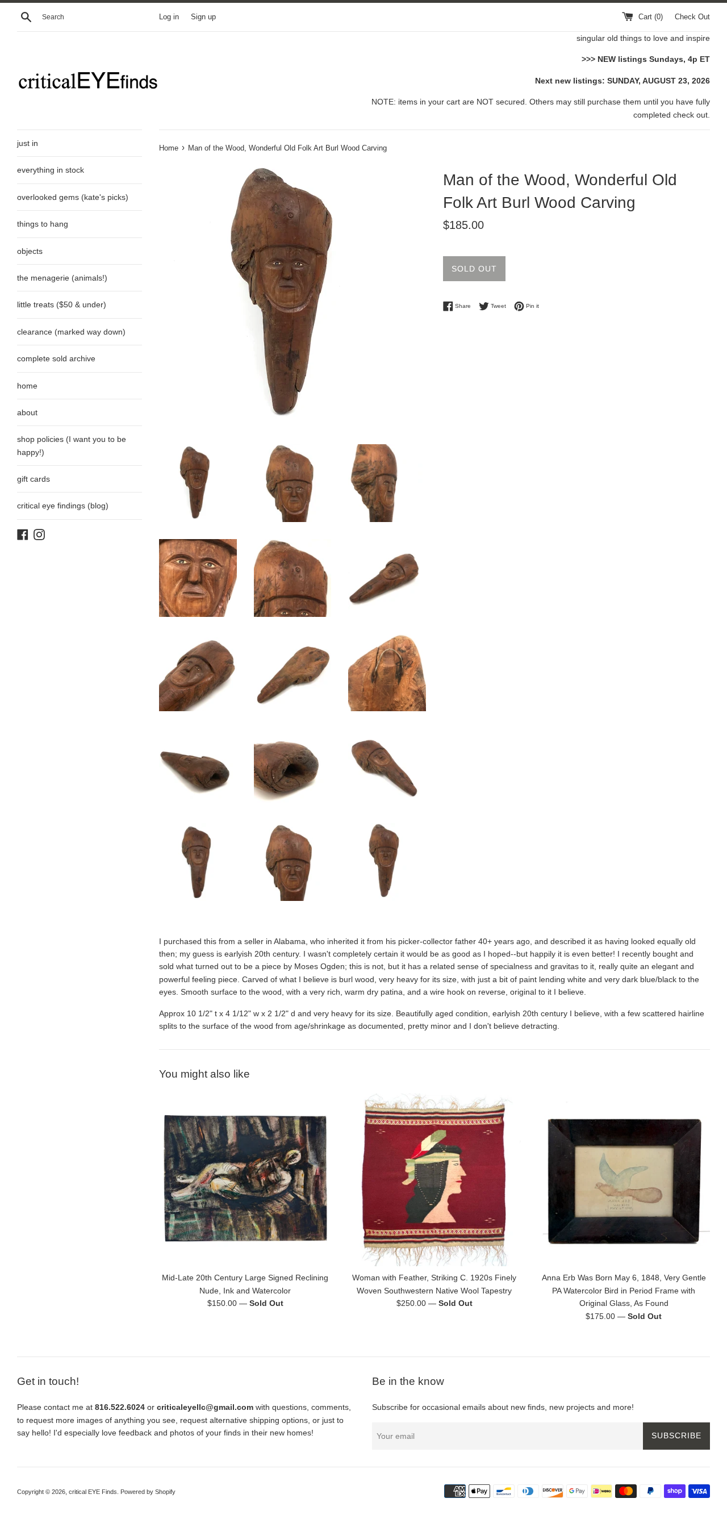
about (27, 412)
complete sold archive (56, 358)
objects (30, 251)
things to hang (42, 223)
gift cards (33, 478)
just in (27, 143)
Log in (169, 17)
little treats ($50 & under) (61, 304)
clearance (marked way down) (71, 331)
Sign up (203, 17)
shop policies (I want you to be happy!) (71, 445)
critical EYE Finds (93, 1491)
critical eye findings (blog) (62, 505)
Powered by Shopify (148, 1491)
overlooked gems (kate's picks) (72, 197)
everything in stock (50, 169)
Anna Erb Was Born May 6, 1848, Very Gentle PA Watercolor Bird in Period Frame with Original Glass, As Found (624, 1291)
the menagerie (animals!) (62, 277)
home (27, 385)
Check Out (692, 17)
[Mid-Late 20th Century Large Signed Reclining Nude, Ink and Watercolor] (245, 1180)
